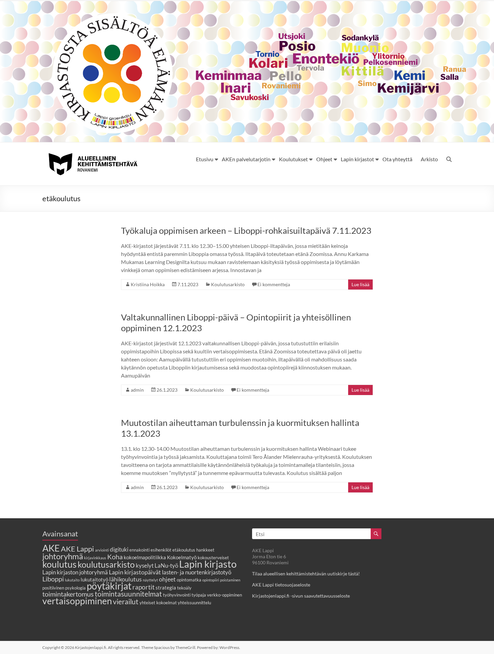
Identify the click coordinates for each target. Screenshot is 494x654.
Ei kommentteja (273, 284)
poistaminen (230, 580)
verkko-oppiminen (224, 595)
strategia (166, 587)
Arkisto (429, 159)
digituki (119, 549)
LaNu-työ (166, 565)
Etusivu (204, 159)
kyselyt (145, 565)
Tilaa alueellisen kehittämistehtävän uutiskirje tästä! (306, 573)
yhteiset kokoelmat (158, 602)
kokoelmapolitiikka (145, 557)
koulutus (59, 564)
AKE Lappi (77, 548)
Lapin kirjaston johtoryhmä (75, 572)
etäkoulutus (183, 550)
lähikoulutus (125, 579)
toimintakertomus (68, 594)
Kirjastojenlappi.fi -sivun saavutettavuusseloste (301, 596)
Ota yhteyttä (397, 159)
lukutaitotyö (94, 579)
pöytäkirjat (109, 586)
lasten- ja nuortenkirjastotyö (196, 572)
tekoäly (184, 588)
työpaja (199, 595)
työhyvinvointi (177, 595)
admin (137, 390)
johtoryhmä (62, 556)
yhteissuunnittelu (194, 602)
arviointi (102, 550)
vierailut (125, 601)
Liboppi (53, 579)
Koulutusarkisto (228, 284)
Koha (115, 557)
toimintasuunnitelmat (128, 594)
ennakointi (139, 550)
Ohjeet (324, 159)
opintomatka (189, 579)
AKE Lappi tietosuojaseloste (281, 584)
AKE (51, 548)
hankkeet (205, 550)
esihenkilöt (161, 550)
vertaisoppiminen (77, 601)
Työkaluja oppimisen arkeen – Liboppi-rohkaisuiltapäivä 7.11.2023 (246, 230)
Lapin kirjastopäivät (135, 572)
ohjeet (167, 579)
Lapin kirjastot (357, 159)
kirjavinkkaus (95, 558)
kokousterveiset (213, 557)
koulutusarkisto (106, 564)
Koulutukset (293, 159)
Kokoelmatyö (182, 557)
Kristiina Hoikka (148, 284)
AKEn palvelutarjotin (246, 159)
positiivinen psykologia (64, 588)
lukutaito (72, 580)
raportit (143, 587)
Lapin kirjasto (208, 564)
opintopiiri (210, 580)
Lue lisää (360, 284)
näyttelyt (150, 580)
